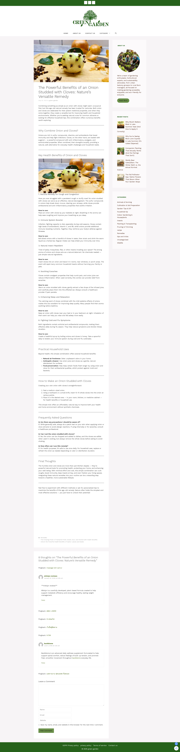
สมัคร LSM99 (51, 611)
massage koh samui (54, 568)
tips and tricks (122, 236)
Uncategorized (122, 240)
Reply (43, 600)
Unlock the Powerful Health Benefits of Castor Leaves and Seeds (62, 542)
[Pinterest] (89, 2)
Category (104, 33)
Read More (123, 100)
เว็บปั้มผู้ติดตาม (51, 627)
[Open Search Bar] (116, 33)
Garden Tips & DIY (124, 208)
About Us (77, 33)
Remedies (44, 537)
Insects (120, 221)
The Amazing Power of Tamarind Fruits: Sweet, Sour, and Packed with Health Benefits (69, 540)
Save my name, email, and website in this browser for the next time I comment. (71, 725)
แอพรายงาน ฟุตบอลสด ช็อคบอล (57, 674)
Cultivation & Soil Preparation (128, 205)
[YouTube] (93, 2)
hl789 (48, 635)
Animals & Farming (124, 202)
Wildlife (120, 243)
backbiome (48, 643)
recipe (119, 230)
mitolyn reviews (50, 576)
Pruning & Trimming (125, 227)
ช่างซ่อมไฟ (50, 619)
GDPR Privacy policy (71, 745)
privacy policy (85, 745)
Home (65, 33)
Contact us (90, 33)
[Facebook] (85, 2)
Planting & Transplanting (126, 224)
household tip (122, 212)
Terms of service (99, 745)
